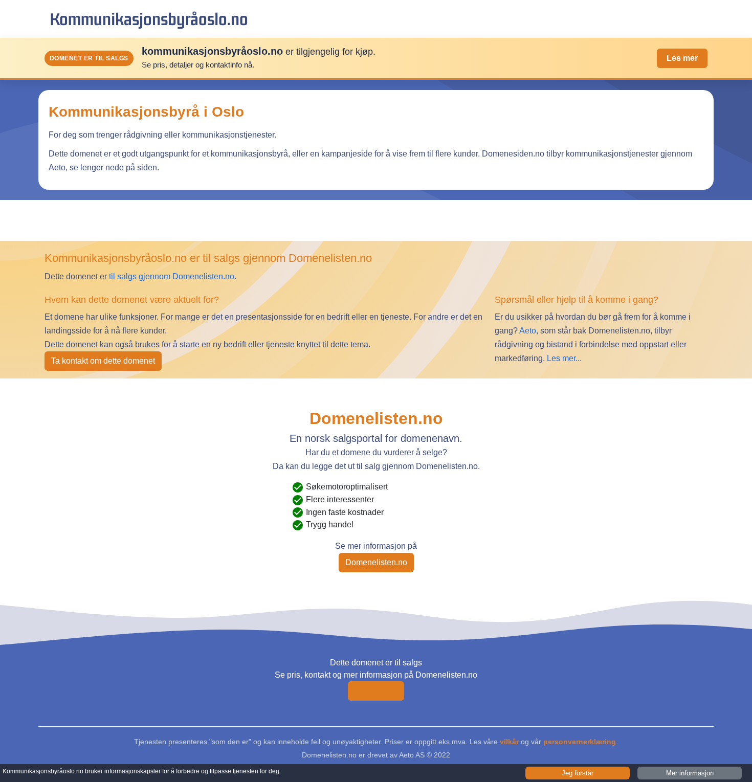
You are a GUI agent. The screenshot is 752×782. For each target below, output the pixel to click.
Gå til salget (376, 690)
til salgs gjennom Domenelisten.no (171, 276)
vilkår (509, 742)
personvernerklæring (579, 742)
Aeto (527, 330)
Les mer (682, 58)
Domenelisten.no (376, 562)
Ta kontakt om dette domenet (103, 360)
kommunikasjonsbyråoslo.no (149, 19)
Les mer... (564, 358)
